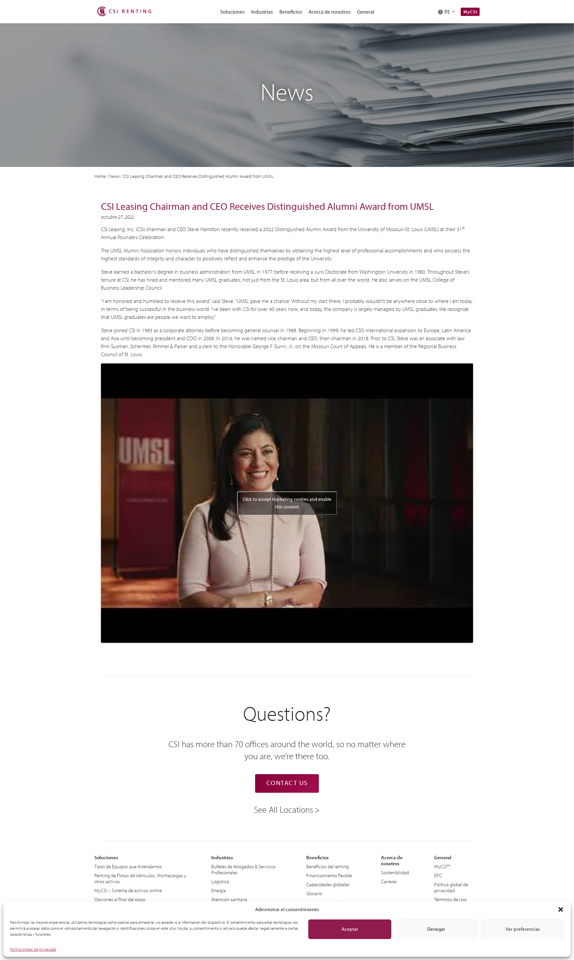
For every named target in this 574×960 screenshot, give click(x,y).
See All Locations (283, 809)
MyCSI (364, 23)
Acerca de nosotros (329, 11)
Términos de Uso (450, 899)
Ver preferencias (523, 929)
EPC (438, 875)
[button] (560, 909)
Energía (218, 890)
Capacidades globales (327, 884)
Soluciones (232, 11)
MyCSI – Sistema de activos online (128, 890)
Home (100, 176)
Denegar (436, 929)
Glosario (314, 893)
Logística (220, 881)
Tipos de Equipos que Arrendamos (128, 866)
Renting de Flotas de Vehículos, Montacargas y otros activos (140, 878)
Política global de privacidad (33, 949)
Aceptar (349, 929)
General (365, 11)
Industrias (262, 11)
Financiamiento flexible (329, 875)
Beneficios (290, 11)
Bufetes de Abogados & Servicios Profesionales (243, 869)
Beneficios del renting (327, 866)
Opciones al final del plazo (119, 899)
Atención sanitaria (229, 899)
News (114, 176)
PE (448, 11)
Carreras (389, 881)
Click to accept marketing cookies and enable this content (287, 503)
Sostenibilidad (395, 872)
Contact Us (287, 782)
